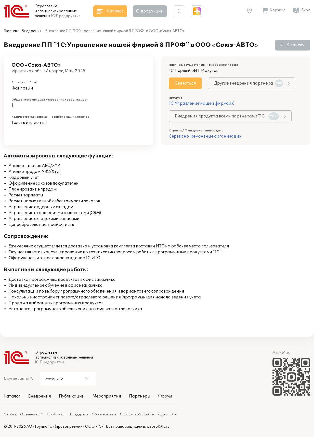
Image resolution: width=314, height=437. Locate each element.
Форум (165, 396)
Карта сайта (167, 414)
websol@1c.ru (158, 426)
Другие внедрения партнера (248, 83)
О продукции (150, 11)
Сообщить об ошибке (137, 414)
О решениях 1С (31, 414)
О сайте (10, 414)
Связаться (185, 83)
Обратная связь (104, 414)
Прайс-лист (56, 414)
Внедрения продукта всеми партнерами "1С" (226, 116)
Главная (11, 31)
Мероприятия (106, 396)
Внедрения (31, 31)
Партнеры (139, 396)
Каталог (12, 396)
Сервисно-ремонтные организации (205, 136)
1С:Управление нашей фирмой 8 (202, 103)
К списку (295, 45)
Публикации (72, 396)
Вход (305, 10)
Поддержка (79, 414)
